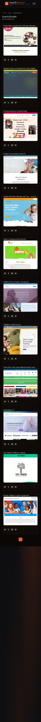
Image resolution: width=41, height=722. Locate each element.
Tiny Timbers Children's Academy (14, 453)
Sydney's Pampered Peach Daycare (14, 239)
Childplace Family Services (12, 325)
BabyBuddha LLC (9, 410)
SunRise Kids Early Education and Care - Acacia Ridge (20, 196)
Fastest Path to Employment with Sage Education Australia (20, 26)
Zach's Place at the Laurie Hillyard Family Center (19, 367)
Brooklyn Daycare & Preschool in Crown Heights (19, 68)
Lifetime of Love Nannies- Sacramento (16, 282)
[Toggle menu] (34, 3)
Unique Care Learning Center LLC (14, 154)
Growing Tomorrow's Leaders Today (15, 111)
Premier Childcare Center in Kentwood (16, 495)
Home (5, 13)
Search (10, 13)
